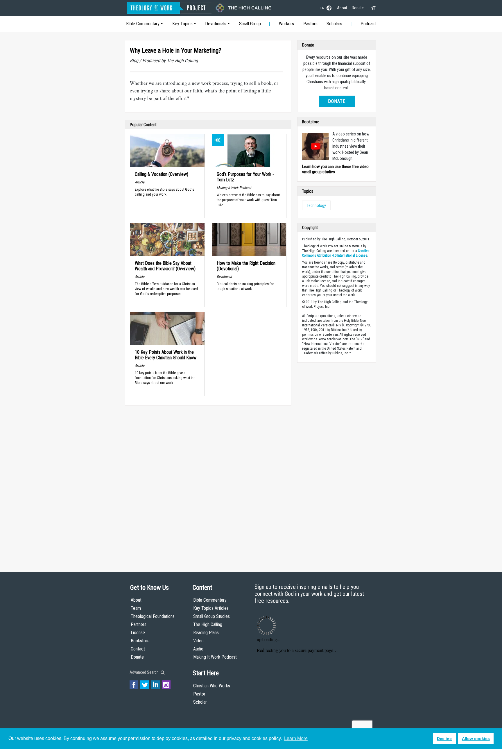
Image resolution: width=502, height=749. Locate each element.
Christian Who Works (211, 686)
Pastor (199, 694)
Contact (138, 649)
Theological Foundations (153, 616)
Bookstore (140, 640)
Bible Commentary (142, 23)
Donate (358, 8)
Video (198, 640)
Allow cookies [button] (476, 738)
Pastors (310, 23)
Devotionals (215, 23)
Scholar (200, 702)
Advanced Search (144, 672)
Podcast (368, 23)
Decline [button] (444, 738)
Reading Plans (206, 632)
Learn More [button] (296, 738)
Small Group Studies (211, 616)
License (138, 632)
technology (316, 205)
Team (136, 608)
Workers (286, 23)
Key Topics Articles (211, 608)
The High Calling (207, 624)
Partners (138, 624)
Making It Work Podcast (215, 657)
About (342, 8)
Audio (198, 649)
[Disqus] (208, 483)
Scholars (334, 23)
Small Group (250, 23)
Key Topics (182, 23)
